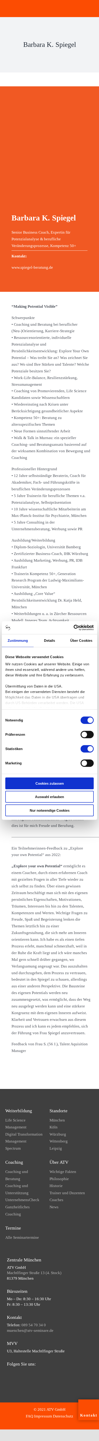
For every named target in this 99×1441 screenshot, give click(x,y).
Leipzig (56, 1148)
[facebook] (8, 1373)
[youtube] (15, 1373)
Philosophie (59, 1179)
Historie (56, 1186)
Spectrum (13, 1148)
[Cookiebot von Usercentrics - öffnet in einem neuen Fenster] (73, 628)
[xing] (30, 1373)
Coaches (56, 1200)
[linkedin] (23, 1373)
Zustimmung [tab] (18, 640)
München (57, 1120)
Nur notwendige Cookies (50, 810)
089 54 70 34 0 (33, 1325)
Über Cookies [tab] (81, 640)
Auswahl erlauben (49, 797)
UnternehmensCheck (22, 1200)
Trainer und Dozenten (67, 1193)
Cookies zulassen (49, 783)
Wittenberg (59, 1141)
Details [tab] (49, 640)
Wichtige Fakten (63, 1172)
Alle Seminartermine (22, 1237)
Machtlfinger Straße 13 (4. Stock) (34, 1273)
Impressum (43, 1416)
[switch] (87, 734)
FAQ (29, 1416)
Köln (54, 1127)
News (54, 1207)
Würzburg (58, 1134)
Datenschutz (63, 1416)
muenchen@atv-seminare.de (30, 1330)
